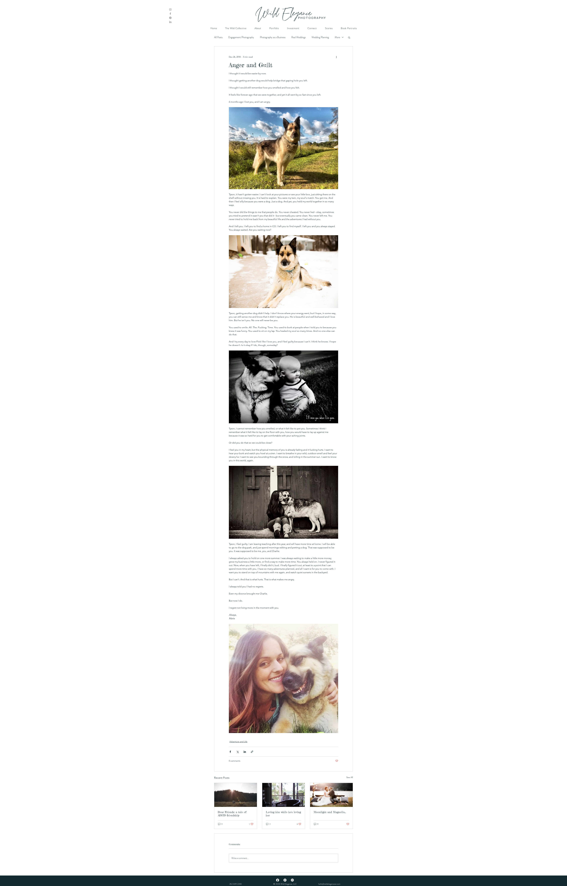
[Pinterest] (170, 17)
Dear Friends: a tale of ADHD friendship (232, 813)
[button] (349, 37)
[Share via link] (252, 751)
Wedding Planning (320, 37)
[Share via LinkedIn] (244, 751)
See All (349, 777)
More (337, 37)
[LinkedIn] (170, 21)
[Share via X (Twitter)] (237, 751)
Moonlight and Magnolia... (330, 812)
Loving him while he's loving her (283, 813)
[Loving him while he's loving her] (283, 795)
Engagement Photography (241, 37)
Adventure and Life (238, 741)
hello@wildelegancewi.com (329, 883)
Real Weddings (298, 37)
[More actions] (336, 57)
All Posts (218, 37)
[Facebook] (170, 13)
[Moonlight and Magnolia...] (331, 795)
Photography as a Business (272, 37)
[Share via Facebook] (230, 751)
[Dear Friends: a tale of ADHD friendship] (235, 795)
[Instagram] (170, 9)
